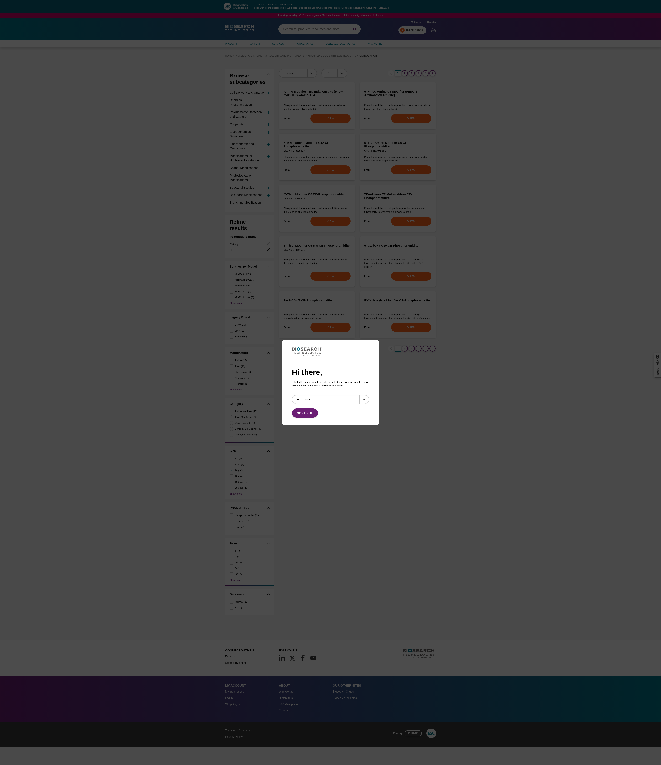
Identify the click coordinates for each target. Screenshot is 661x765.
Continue (305, 413)
